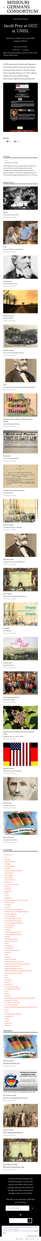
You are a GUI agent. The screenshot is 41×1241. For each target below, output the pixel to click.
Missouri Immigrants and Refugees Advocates (18, 971)
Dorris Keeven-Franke (20, 47)
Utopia (5, 734)
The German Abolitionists (11, 458)
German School (9, 925)
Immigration (30, 732)
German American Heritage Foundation (16, 911)
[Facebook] (20, 1215)
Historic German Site (11, 941)
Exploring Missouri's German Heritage (16, 900)
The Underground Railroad (13, 1132)
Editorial (7, 886)
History (5, 212)
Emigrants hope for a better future (13, 736)
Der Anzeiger (9, 875)
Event (5, 247)
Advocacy (7, 859)
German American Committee (14, 909)
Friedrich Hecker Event (10, 284)
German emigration (11, 914)
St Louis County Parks (11, 1005)
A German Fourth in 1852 (11, 215)
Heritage (5, 490)
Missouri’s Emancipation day (13, 1167)
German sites (9, 927)
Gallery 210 (6, 53)
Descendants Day (10, 880)
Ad (6, 857)
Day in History (7, 594)
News (6, 977)
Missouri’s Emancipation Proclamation (14, 596)
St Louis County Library (12, 1002)
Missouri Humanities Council (13, 968)
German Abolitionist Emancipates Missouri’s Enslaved (19, 387)
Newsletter (8, 980)
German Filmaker (16, 53)
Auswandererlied (8, 665)
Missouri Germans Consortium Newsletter (17, 964)
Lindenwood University (12, 950)
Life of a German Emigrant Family (13, 353)
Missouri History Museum (12, 966)
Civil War (7, 868)
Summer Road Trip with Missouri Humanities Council (21, 1007)
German (7, 907)
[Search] (30, 1221)
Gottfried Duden (8, 318)
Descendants (8, 877)
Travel (7, 1012)
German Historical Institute (13, 921)
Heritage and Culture (11, 939)
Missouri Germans (22, 19)
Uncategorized (9, 1016)
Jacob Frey (25, 53)
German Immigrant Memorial (14, 923)
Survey (7, 1009)
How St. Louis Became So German (15, 1098)
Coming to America (9, 805)
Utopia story (8, 1023)
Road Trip (8, 996)
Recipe (7, 993)
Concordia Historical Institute (13, 871)
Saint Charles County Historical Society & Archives (20, 998)
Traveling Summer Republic (13, 1014)
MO (6, 975)
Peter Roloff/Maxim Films (12, 989)
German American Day (10, 840)
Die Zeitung (8, 882)
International (9, 948)
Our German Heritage (11, 987)
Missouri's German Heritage (13, 973)
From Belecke (7, 631)
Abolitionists (7, 456)
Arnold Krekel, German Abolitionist (14, 562)
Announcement (7, 281)
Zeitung (7, 1025)
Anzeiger (7, 864)
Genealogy (8, 905)
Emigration (6, 419)
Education (8, 889)
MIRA (7, 955)
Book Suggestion (10, 866)
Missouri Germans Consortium (22, 7)
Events (15, 19)
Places (10, 803)
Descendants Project (9, 700)
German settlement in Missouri (12, 527)
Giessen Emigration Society (11, 424)
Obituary (7, 982)
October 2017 (9, 984)
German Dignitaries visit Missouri (13, 249)
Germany (7, 930)
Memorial (8, 952)
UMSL (31, 53)
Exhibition (8, 898)
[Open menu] (4, 7)
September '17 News (11, 1000)
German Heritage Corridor (13, 918)
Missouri (7, 957)
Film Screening (9, 902)
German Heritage (10, 916)
